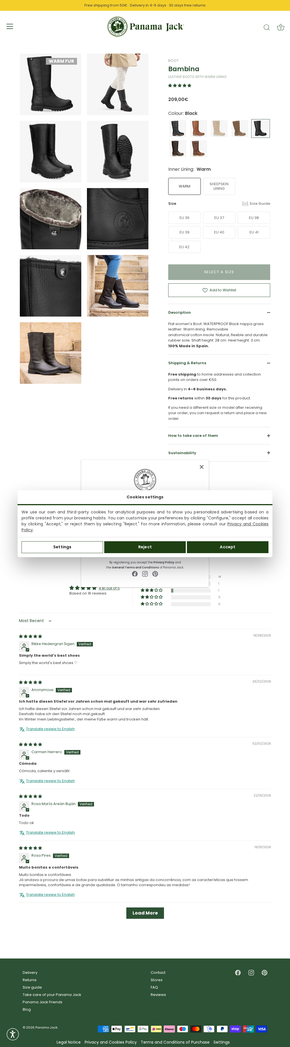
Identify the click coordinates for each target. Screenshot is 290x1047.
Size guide (32, 987)
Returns (30, 980)
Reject (145, 547)
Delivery (30, 972)
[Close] (201, 467)
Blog (27, 1009)
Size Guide (260, 203)
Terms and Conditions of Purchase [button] (175, 1042)
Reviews (158, 994)
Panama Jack (46, 1027)
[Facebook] (135, 573)
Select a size (219, 272)
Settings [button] (222, 1042)
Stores (157, 980)
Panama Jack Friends (42, 1002)
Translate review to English (50, 729)
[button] (179, 85)
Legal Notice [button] (69, 1042)
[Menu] (10, 26)
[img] (30, 636)
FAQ (154, 987)
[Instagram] (145, 573)
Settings (62, 547)
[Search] (267, 27)
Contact (158, 972)
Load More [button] (145, 913)
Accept (227, 547)
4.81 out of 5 (109, 588)
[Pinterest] (155, 573)
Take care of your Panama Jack (52, 994)
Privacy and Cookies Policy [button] (111, 1042)
